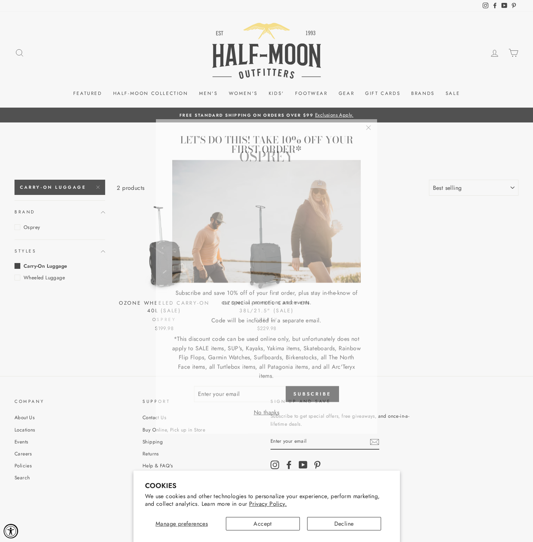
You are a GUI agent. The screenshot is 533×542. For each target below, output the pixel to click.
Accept (262, 524)
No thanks (267, 407)
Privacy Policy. (268, 504)
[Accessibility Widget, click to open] (11, 531)
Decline (344, 524)
